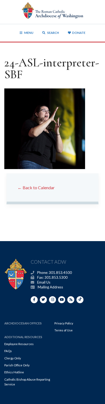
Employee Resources (19, 344)
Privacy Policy (63, 323)
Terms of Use (63, 330)
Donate (78, 32)
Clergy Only (12, 358)
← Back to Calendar (36, 187)
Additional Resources (23, 337)
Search (53, 32)
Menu (28, 32)
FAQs (8, 351)
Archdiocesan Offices (23, 323)
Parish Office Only (17, 365)
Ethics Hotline (14, 372)
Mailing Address (50, 287)
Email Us (43, 282)
